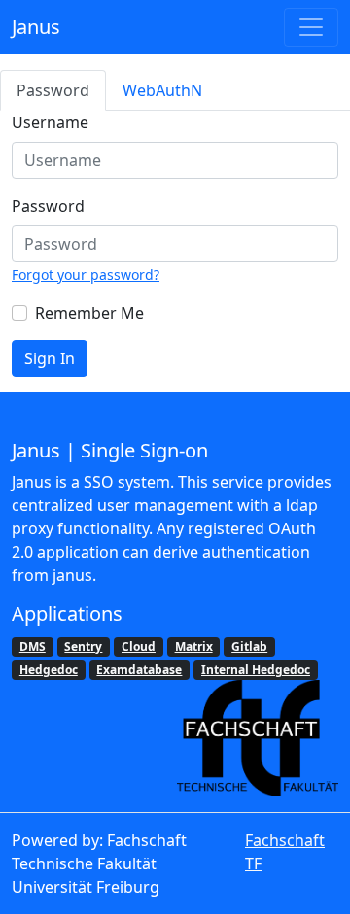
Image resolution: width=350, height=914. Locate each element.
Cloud (139, 646)
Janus (36, 27)
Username (50, 122)
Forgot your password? (85, 274)
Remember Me (89, 312)
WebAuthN (162, 90)
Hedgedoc (48, 669)
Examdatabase (139, 669)
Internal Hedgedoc (255, 669)
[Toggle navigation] (311, 27)
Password (53, 90)
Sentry (83, 646)
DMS (32, 646)
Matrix (194, 646)
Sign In (49, 358)
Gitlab (249, 646)
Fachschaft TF (285, 851)
